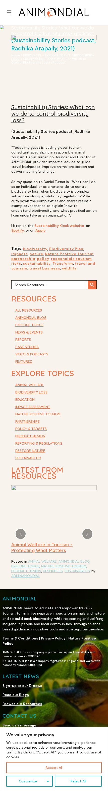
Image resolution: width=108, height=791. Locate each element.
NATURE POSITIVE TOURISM (38, 414)
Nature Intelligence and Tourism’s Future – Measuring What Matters (48, 547)
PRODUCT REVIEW (30, 436)
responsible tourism (71, 258)
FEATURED (23, 361)
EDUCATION (25, 399)
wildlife (69, 268)
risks (16, 263)
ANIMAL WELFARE (29, 385)
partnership (23, 258)
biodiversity (35, 249)
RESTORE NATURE (30, 450)
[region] (54, 759)
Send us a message (19, 725)
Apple (40, 230)
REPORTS (23, 339)
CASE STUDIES (27, 347)
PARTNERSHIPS (27, 421)
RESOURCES (70, 575)
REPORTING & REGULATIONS (38, 443)
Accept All (54, 767)
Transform (62, 263)
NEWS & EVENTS (29, 332)
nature (36, 254)
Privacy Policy (53, 638)
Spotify (17, 230)
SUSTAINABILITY (28, 458)
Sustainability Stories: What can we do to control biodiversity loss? (53, 114)
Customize (28, 781)
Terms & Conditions (20, 638)
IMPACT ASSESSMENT (32, 407)
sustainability (37, 263)
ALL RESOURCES (28, 310)
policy (43, 258)
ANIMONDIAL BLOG (30, 317)
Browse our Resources (22, 704)
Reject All (78, 781)
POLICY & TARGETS (31, 429)
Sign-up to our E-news (22, 685)
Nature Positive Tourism (69, 254)
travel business (44, 268)
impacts (19, 254)
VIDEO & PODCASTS (31, 354)
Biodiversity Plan (66, 249)
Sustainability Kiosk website (59, 225)
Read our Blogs (16, 694)
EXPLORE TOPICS (29, 325)
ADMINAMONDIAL (61, 580)
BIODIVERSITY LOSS (31, 392)
